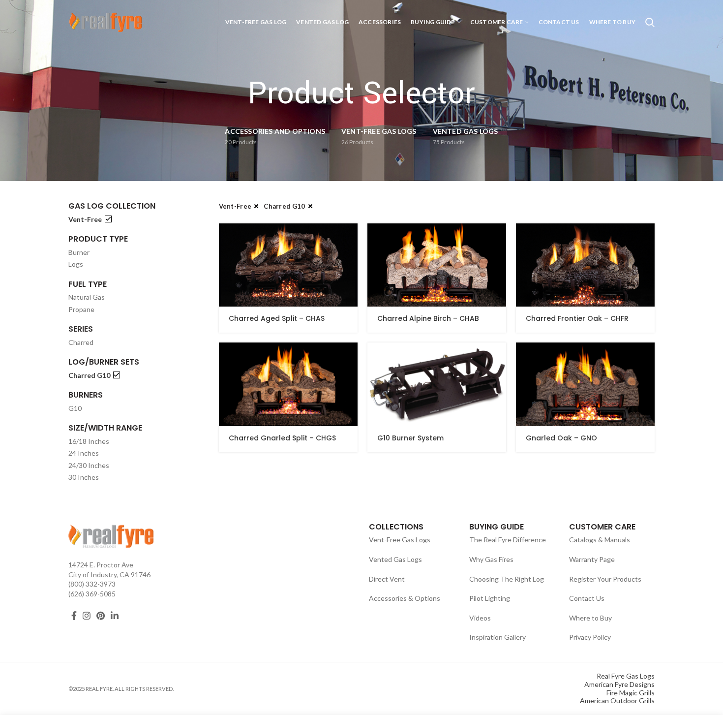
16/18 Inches (88, 441)
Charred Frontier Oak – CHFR (577, 318)
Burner (79, 252)
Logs (75, 264)
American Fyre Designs (619, 684)
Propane (81, 309)
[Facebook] (74, 615)
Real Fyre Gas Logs (626, 676)
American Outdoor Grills (617, 700)
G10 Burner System (410, 438)
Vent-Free (85, 219)
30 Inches (83, 477)
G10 (75, 408)
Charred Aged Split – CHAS (277, 318)
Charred (80, 342)
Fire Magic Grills (630, 692)
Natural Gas (86, 297)
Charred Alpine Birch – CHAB (428, 318)
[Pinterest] (100, 615)
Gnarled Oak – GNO (561, 438)
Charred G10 (89, 375)
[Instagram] (86, 615)
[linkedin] (114, 615)
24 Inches (83, 453)
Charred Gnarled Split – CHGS (282, 438)
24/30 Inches (88, 465)
